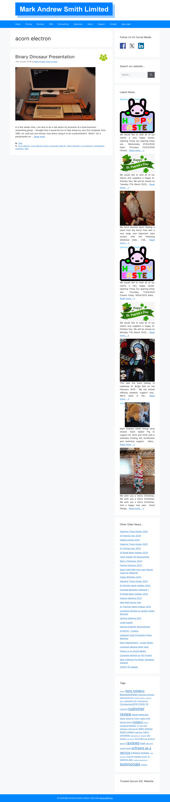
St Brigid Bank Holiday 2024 (134, 594)
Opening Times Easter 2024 (134, 581)
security (149, 743)
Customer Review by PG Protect (136, 655)
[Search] (151, 75)
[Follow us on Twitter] (132, 46)
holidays (138, 722)
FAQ (51, 24)
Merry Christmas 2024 (131, 561)
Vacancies (78, 24)
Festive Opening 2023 (131, 598)
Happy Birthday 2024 (130, 577)
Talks (20, 143)
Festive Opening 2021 (130, 618)
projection (19, 149)
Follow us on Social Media (133, 651)
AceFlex (122, 691)
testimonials (130, 764)
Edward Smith (126, 722)
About (90, 24)
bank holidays (134, 691)
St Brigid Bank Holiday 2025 (134, 552)
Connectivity (63, 24)
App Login (126, 24)
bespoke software (146, 695)
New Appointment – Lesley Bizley (136, 642)
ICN (138, 726)
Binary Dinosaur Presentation (45, 56)
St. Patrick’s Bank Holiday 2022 (135, 606)
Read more (39, 136)
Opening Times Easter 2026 (134, 531)
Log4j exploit (126, 622)
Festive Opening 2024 (131, 565)
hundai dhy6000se (128, 726)
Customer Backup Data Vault (134, 647)
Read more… (136, 150)
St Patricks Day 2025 (130, 548)
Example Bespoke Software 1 (134, 590)
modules (143, 736)
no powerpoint (87, 146)
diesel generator (140, 714)
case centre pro (127, 698)
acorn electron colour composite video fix (48, 146)
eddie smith (145, 718)
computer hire (130, 701)
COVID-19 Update (129, 667)
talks (27, 149)
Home (18, 24)
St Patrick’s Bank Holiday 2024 (135, 585)
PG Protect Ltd (141, 739)
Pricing (29, 24)
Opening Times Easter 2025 (134, 544)
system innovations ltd (140, 760)
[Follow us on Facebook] (123, 46)
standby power (140, 757)
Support (101, 24)
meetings (138, 732)
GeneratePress (106, 798)
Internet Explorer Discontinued (135, 627)
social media (125, 748)
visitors (144, 765)
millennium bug (135, 736)
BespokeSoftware (129, 694)
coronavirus (142, 701)
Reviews (40, 24)
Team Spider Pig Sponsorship (134, 557)
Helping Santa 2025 (130, 540)
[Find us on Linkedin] (141, 46)
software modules (140, 753)
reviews (133, 743)
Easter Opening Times (129, 718)
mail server (133, 729)
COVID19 (124, 709)
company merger (139, 698)
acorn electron (24, 146)
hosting (146, 722)
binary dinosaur (73, 146)
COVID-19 (143, 704)
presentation (99, 146)
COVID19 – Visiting (129, 631)
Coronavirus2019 (128, 704)
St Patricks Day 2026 (130, 536)
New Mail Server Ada (130, 602)
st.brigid (129, 757)
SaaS (142, 743)
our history (130, 739)
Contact (113, 24)
